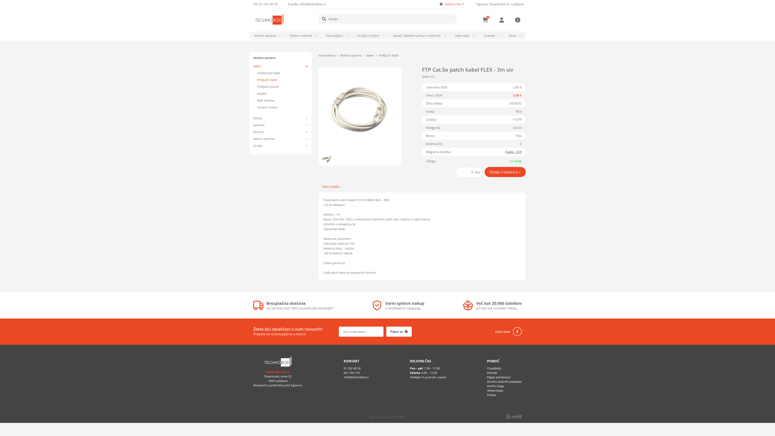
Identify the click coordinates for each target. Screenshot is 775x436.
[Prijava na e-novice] (399, 332)
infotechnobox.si (313, 4)
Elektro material (301, 36)
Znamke (489, 36)
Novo (512, 36)
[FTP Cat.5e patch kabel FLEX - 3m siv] (359, 108)
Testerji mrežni (267, 107)
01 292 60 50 (268, 4)
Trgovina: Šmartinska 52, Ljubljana (500, 4)
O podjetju (494, 368)
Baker (257, 66)
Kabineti (259, 125)
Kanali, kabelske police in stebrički (417, 36)
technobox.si (327, 55)
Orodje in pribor (368, 36)
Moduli (262, 93)
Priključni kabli (267, 80)
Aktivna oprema (263, 139)
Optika (257, 118)
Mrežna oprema (265, 36)
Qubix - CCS (513, 152)
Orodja (258, 146)
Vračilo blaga (495, 386)
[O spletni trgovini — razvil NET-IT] (514, 416)
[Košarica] (485, 20)
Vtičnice (258, 132)
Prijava (501, 20)
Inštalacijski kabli (268, 73)
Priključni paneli (268, 87)
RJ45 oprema (265, 100)
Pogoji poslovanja (498, 377)
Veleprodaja (495, 390)
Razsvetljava (334, 36)
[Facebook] (517, 331)
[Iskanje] (324, 19)
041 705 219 (352, 373)
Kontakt (492, 373)
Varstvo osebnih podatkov (504, 382)
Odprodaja (462, 36)
